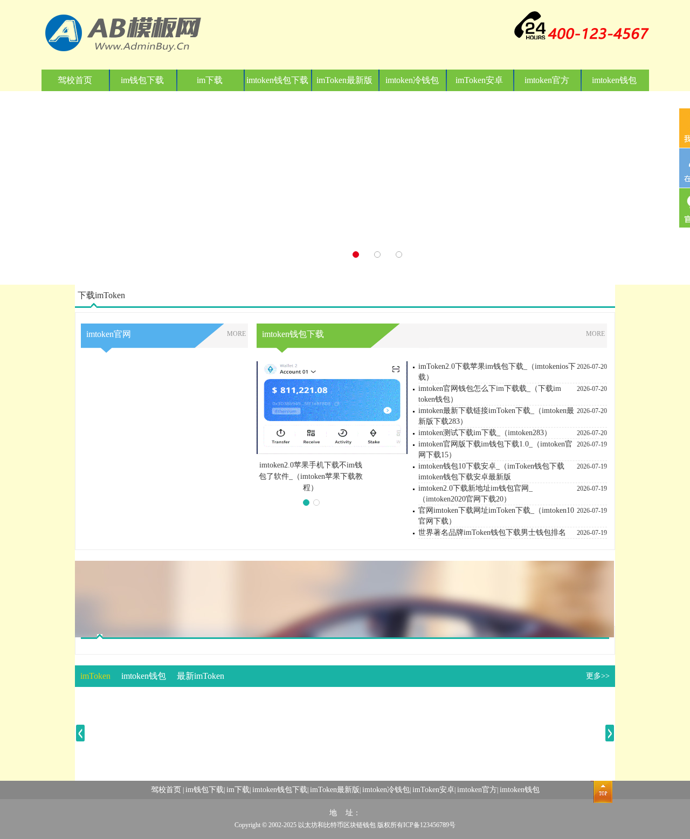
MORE (236, 334)
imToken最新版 (344, 80)
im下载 (210, 80)
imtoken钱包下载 (277, 80)
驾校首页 (75, 80)
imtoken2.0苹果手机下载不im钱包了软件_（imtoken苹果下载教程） (311, 476)
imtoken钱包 (614, 80)
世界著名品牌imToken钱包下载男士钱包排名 (492, 532)
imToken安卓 (479, 80)
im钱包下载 (142, 80)
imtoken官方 (547, 80)
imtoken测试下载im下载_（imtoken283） (484, 433)
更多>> (598, 676)
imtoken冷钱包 (412, 80)
